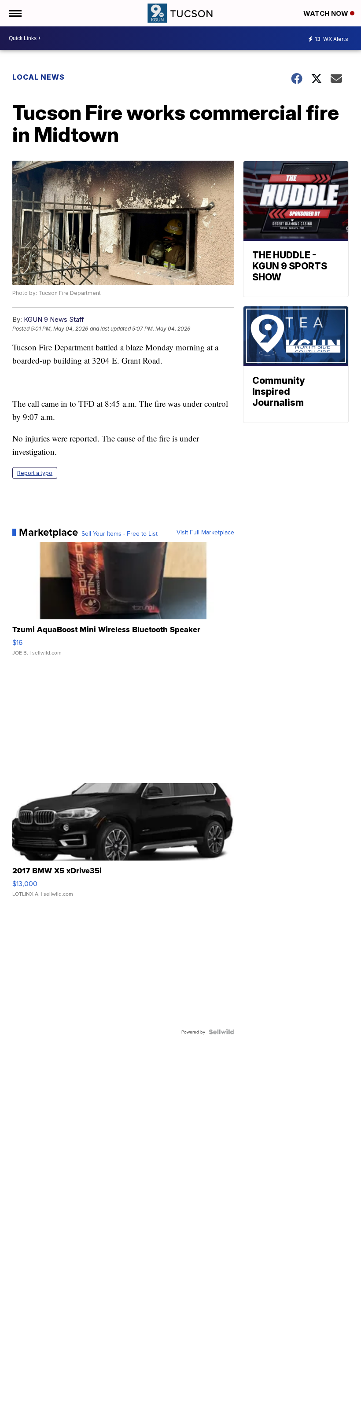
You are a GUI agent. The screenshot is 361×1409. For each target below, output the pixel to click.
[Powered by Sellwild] (221, 1032)
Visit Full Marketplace (205, 532)
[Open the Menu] (15, 13)
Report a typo (34, 473)
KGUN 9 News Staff (54, 319)
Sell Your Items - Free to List (119, 533)
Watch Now (326, 13)
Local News (38, 77)
